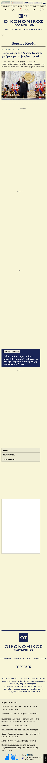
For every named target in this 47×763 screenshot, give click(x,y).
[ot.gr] (23, 20)
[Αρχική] (23, 638)
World (39, 29)
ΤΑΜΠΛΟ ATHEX (10, 459)
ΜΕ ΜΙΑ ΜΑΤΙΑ (9, 455)
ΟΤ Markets (28, 3)
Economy (29, 29)
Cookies (26, 658)
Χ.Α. (1, 35)
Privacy (17, 658)
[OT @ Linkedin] (29, 666)
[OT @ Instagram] (25, 666)
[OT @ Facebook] (17, 666)
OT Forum (37, 3)
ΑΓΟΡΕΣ (6, 450)
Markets (9, 29)
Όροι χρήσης (6, 658)
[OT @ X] (21, 666)
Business (19, 29)
